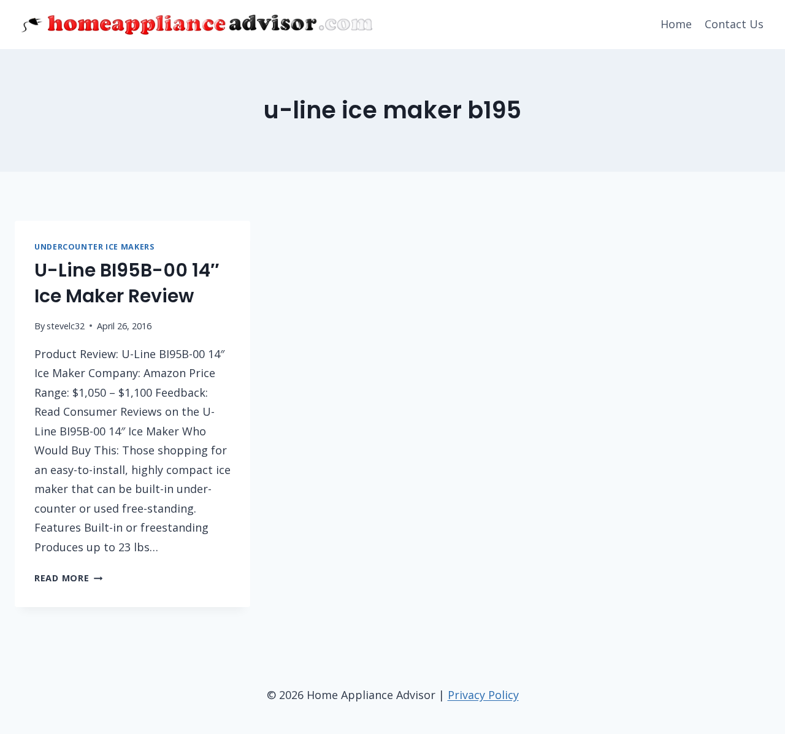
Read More (68, 578)
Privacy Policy (483, 694)
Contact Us (734, 24)
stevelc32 (66, 326)
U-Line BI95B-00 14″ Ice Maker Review (126, 283)
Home (676, 24)
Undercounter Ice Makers (94, 247)
